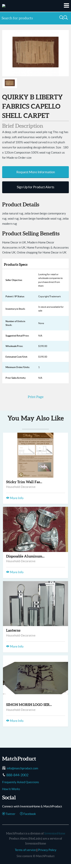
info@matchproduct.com (22, 768)
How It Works (11, 789)
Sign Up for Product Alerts (35, 187)
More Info (16, 498)
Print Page (35, 397)
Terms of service (25, 850)
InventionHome (54, 833)
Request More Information (35, 172)
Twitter (10, 814)
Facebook (29, 814)
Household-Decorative (21, 486)
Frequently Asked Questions (20, 782)
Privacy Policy (47, 850)
